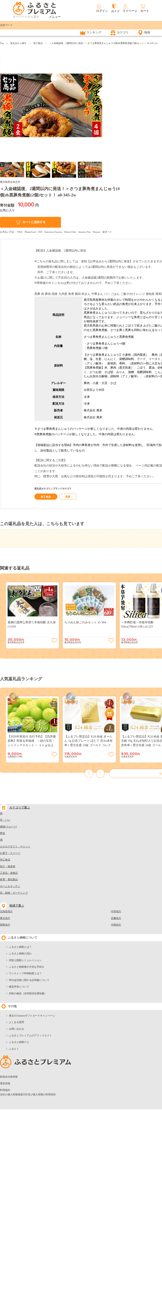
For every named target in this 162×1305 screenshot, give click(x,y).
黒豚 (67, 496)
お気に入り (7, 210)
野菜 (2, 833)
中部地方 (116, 911)
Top (2, 43)
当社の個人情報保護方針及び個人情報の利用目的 (28, 1094)
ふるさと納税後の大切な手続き (26, 966)
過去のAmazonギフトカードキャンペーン (32, 1015)
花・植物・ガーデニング (14, 892)
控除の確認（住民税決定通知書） (28, 993)
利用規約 (5, 1090)
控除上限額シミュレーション (25, 960)
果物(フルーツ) (8, 826)
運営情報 (5, 1083)
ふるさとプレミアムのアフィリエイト (30, 1035)
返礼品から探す (18, 43)
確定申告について (19, 986)
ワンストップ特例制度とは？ (25, 973)
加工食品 (38, 43)
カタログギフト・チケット (15, 846)
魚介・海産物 (7, 866)
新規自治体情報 (9, 1076)
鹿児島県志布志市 (10, 182)
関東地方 (5, 924)
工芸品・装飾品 (9, 872)
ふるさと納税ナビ (19, 1042)
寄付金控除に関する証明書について (29, 980)
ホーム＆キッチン (10, 886)
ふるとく (14, 1048)
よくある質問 (16, 1022)
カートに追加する (34, 222)
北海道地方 (6, 911)
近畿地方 (116, 918)
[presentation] (5, 103)
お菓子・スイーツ (10, 853)
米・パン (5, 819)
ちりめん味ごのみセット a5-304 (85, 622)
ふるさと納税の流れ (20, 953)
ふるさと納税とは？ (20, 946)
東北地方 (5, 918)
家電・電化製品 (9, 879)
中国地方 (116, 924)
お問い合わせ (16, 1028)
